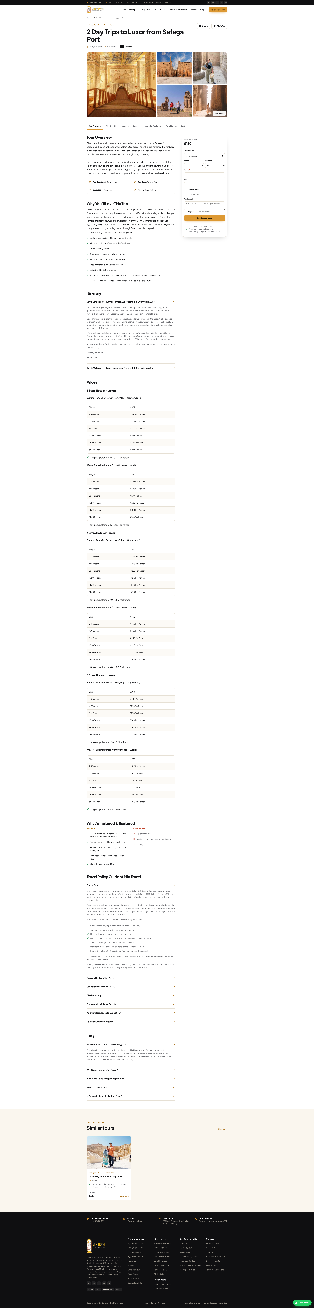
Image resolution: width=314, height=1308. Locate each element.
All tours (221, 1129)
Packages (133, 9)
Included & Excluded (152, 126)
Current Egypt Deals (162, 1284)
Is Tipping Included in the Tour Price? (104, 1096)
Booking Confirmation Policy (100, 978)
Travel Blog (210, 1252)
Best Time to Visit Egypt (216, 1256)
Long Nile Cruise (160, 1261)
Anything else (189, 199)
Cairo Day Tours (186, 1243)
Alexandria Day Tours (188, 1256)
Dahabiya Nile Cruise (162, 1256)
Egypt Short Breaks (136, 1256)
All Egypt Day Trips (187, 1270)
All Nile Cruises (159, 1274)
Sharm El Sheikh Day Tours (190, 1265)
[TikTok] (217, 2)
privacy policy (204, 212)
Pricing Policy (93, 885)
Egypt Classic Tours (136, 1243)
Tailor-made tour (218, 10)
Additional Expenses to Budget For (104, 1012)
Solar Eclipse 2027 (135, 1283)
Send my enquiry (204, 218)
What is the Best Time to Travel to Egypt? (106, 1044)
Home (123, 9)
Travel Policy (171, 126)
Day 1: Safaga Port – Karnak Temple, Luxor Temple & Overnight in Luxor (121, 301)
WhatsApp (221, 26)
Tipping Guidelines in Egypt (100, 1021)
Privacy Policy (211, 1265)
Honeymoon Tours (135, 1265)
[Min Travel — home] (96, 9)
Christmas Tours (134, 1270)
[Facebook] (208, 2)
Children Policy (94, 995)
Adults (187, 161)
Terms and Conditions (215, 1270)
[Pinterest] (225, 2)
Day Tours (146, 9)
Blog (202, 9)
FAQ (183, 126)
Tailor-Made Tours (161, 1288)
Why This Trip (111, 126)
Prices (136, 126)
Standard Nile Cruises (162, 1243)
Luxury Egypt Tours (135, 1248)
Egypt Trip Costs (213, 1261)
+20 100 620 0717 (116, 2)
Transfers (193, 9)
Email (186, 180)
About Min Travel (212, 1243)
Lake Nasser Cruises (162, 1265)
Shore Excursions (177, 9)
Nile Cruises (160, 9)
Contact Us (211, 1248)
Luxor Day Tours (186, 1248)
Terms (153, 1303)
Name (187, 170)
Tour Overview (95, 126)
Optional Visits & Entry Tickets (101, 1004)
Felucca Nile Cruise (161, 1270)
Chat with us (304, 1303)
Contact (161, 1303)
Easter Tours (133, 1274)
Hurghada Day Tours (188, 1261)
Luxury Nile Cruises (161, 1252)
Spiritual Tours (133, 1278)
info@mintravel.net (96, 2)
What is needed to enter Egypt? (102, 1070)
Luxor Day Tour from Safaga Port (105, 1176)
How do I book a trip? (97, 1087)
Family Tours (132, 1261)
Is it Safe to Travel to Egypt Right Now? (105, 1078)
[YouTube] (221, 2)
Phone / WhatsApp (191, 189)
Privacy (146, 1303)
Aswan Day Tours (186, 1252)
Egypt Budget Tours (136, 1252)
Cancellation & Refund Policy (101, 986)
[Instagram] (213, 2)
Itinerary (125, 126)
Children (208, 161)
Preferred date (189, 151)
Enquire (205, 26)
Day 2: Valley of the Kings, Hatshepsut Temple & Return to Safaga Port (120, 368)
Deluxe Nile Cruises (161, 1248)
